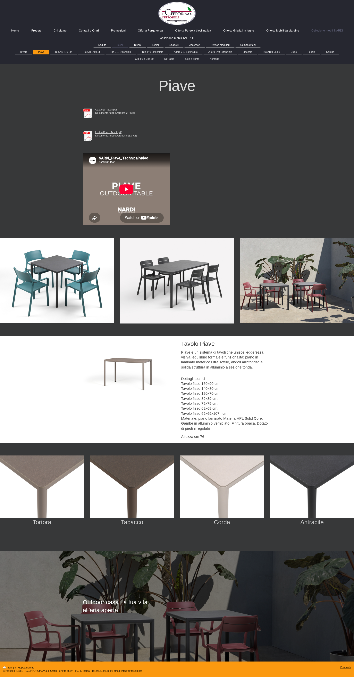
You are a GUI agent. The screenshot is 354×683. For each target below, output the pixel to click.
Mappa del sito (26, 667)
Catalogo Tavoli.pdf (106, 109)
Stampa (12, 667)
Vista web (345, 667)
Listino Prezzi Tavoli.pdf (108, 132)
